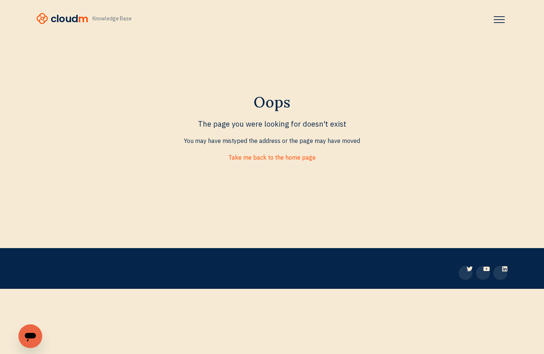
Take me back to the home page (272, 157)
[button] (499, 19)
